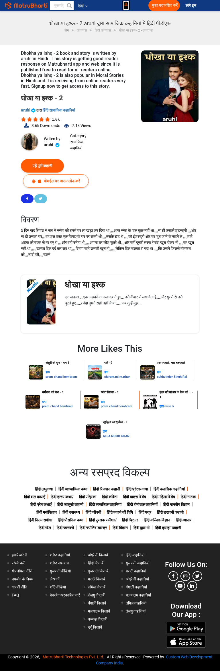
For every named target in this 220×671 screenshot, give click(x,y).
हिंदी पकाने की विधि (120, 512)
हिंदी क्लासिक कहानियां (169, 489)
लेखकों (54, 579)
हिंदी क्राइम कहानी (168, 527)
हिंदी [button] (81, 5)
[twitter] (197, 576)
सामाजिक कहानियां (76, 145)
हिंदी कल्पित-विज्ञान (157, 520)
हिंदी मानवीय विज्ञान (176, 504)
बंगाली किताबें (97, 603)
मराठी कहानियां (136, 571)
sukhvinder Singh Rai (172, 377)
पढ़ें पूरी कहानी (42, 165)
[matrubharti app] (126, 5)
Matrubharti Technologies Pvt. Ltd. (74, 657)
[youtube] (180, 586)
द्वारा (48, 372)
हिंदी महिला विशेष (163, 496)
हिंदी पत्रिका (87, 496)
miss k (169, 406)
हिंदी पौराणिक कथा (70, 520)
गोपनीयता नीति (22, 571)
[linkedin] (192, 586)
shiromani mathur (117, 377)
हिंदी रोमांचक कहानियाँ (142, 504)
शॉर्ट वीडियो (58, 587)
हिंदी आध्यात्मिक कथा (72, 489)
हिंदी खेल (45, 527)
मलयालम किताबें (99, 611)
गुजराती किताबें (98, 571)
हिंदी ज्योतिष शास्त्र (93, 527)
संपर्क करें (18, 563)
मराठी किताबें (96, 579)
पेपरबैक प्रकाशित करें (65, 595)
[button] (69, 5)
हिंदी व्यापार (183, 520)
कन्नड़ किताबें (97, 619)
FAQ (15, 595)
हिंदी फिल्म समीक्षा (40, 520)
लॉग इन (191, 6)
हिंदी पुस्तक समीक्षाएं (102, 520)
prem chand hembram (61, 377)
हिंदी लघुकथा (44, 489)
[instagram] (185, 576)
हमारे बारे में (19, 555)
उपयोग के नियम (22, 579)
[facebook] (173, 576)
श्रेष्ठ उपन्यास (59, 563)
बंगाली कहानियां (136, 587)
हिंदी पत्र (145, 512)
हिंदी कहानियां (135, 555)
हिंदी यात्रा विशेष (134, 496)
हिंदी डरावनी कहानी (170, 512)
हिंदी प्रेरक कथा (137, 489)
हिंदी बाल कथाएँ (34, 496)
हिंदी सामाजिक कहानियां (59, 110)
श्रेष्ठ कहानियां (60, 555)
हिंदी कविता (109, 496)
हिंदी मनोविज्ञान (46, 512)
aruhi (26, 110)
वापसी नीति (19, 587)
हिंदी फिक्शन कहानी (106, 489)
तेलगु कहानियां (136, 611)
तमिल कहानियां (136, 603)
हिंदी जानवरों (65, 527)
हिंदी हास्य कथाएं (62, 496)
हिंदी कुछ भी (141, 527)
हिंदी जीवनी (93, 512)
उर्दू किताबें (95, 627)
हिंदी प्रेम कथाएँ (41, 504)
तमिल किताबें (96, 587)
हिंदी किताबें (95, 563)
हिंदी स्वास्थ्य (71, 512)
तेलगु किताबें (96, 595)
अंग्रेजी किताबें (98, 555)
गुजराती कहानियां (137, 563)
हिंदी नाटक (188, 496)
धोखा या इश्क (85, 284)
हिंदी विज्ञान (120, 527)
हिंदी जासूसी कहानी (70, 504)
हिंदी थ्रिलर (130, 520)
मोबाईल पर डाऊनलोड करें (61, 181)
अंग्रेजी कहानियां (137, 579)
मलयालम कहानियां (138, 595)
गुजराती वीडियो (60, 571)
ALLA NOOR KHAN (116, 436)
